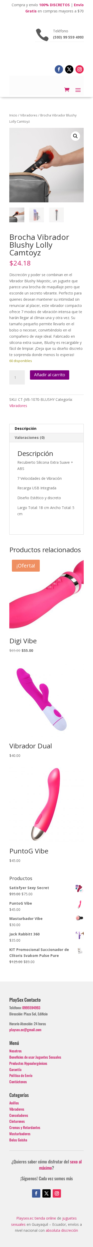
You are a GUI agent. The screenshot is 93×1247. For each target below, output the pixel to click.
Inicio (13, 115)
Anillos (14, 1102)
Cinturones (17, 1121)
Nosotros (15, 1050)
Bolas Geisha (18, 1139)
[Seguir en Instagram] (79, 69)
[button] (75, 136)
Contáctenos (18, 1081)
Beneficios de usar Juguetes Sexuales (35, 1057)
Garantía (15, 1069)
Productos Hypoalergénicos (28, 1063)
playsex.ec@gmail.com (25, 1029)
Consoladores (18, 1115)
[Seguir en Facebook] (59, 69)
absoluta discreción (62, 1230)
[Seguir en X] (69, 69)
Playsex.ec (25, 1218)
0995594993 (31, 1007)
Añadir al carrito (49, 375)
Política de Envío (20, 1075)
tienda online (45, 1218)
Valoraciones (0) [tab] (30, 437)
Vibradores (28, 115)
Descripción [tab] (25, 428)
